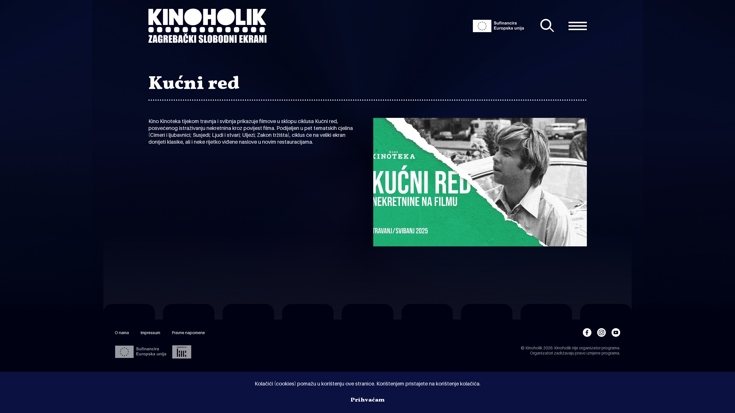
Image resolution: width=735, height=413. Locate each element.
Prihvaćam (368, 400)
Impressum (150, 332)
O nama (122, 332)
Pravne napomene (188, 332)
